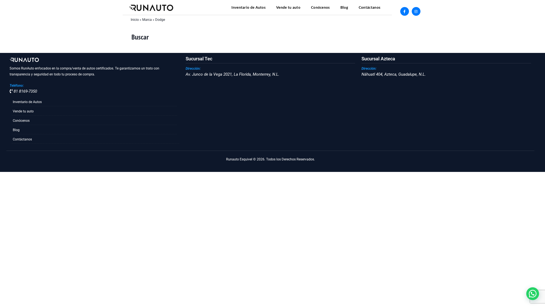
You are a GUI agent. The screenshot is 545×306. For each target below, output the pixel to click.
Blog (16, 130)
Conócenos (21, 121)
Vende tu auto (23, 111)
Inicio (135, 20)
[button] (532, 293)
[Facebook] (404, 11)
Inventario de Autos (27, 102)
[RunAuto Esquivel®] (151, 8)
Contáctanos (22, 139)
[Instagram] (416, 11)
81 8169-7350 (25, 91)
